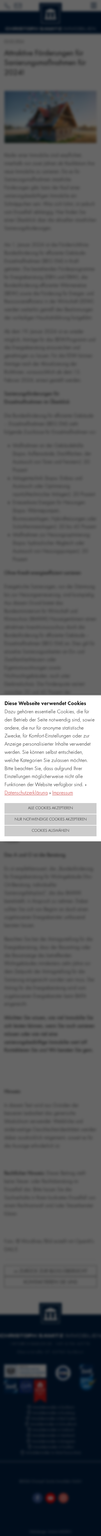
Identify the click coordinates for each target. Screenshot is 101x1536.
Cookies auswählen (50, 831)
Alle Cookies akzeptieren (50, 808)
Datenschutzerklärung (26, 793)
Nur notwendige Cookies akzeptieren (51, 820)
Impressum (62, 793)
